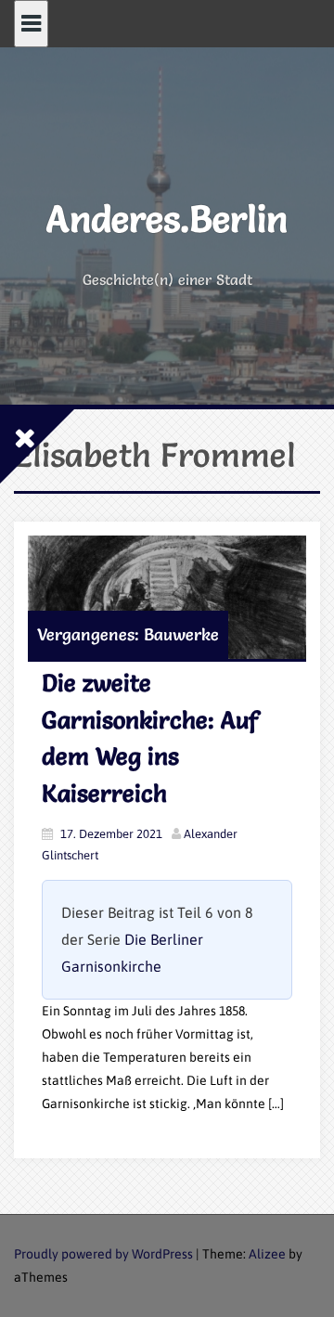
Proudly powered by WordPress (103, 1253)
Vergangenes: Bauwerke (128, 634)
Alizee (267, 1253)
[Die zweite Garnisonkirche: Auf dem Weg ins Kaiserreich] (167, 597)
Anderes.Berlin (167, 218)
